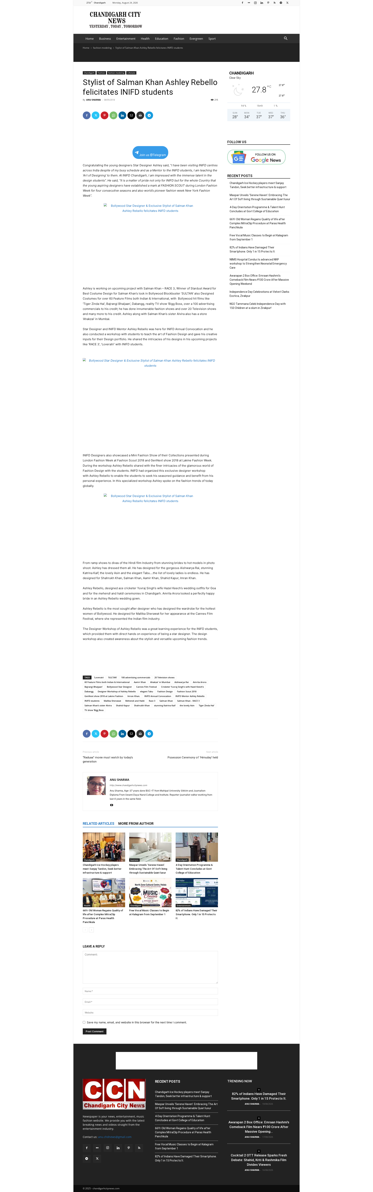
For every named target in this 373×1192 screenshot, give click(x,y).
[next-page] (91, 929)
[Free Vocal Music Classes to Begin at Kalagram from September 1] (150, 892)
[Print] (140, 115)
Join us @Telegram (152, 155)
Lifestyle (131, 72)
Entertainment (125, 38)
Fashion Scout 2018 (186, 691)
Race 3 (152, 700)
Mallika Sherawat (112, 700)
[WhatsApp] (113, 115)
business (134, 860)
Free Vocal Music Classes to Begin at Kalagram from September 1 (259, 237)
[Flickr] (249, 2)
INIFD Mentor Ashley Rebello (190, 696)
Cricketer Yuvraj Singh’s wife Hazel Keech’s (182, 686)
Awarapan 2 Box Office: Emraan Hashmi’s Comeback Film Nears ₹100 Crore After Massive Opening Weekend (259, 279)
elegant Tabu (146, 691)
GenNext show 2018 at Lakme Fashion (104, 696)
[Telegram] (281, 2)
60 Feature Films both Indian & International (107, 682)
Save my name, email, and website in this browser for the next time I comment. (137, 1022)
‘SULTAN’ (112, 677)
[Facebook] (242, 2)
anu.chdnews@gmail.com (115, 1137)
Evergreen (196, 38)
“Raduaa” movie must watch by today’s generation (108, 759)
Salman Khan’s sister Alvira (98, 705)
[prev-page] (85, 929)
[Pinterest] (268, 2)
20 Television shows (164, 677)
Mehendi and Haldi (135, 700)
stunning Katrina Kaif (164, 705)
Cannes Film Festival (146, 686)
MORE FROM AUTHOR (135, 823)
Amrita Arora (199, 682)
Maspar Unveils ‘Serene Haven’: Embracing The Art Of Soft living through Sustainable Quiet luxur (148, 868)
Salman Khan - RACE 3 (188, 700)
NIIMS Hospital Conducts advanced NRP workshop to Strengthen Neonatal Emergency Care (258, 263)
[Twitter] (287, 2)
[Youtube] (113, 805)
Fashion (179, 38)
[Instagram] (255, 2)
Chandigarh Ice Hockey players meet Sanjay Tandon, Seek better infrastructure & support (102, 868)
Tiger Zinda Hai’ (206, 705)
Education (161, 38)
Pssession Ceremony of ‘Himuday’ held (193, 757)
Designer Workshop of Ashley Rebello (117, 691)
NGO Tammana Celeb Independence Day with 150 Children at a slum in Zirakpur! (258, 305)
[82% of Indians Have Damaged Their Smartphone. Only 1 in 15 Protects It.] (197, 892)
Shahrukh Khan (142, 705)
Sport (212, 38)
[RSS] (274, 2)
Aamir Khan (140, 682)
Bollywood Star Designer (119, 686)
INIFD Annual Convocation (157, 696)
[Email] (131, 115)
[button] (285, 39)
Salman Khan (166, 700)
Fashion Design (165, 691)
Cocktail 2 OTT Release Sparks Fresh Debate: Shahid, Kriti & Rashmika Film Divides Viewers (259, 1160)
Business (105, 38)
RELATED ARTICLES (98, 823)
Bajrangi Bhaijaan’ (94, 686)
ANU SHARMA (93, 99)
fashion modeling (102, 47)
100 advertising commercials (135, 677)
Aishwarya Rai (181, 682)
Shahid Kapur (123, 705)
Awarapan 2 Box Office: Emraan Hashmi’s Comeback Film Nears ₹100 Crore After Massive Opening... (258, 1126)
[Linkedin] (262, 2)
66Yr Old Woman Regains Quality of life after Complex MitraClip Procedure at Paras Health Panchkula (258, 223)
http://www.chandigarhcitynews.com (128, 785)
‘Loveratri (99, 677)
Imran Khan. (133, 696)
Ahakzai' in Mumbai (160, 682)
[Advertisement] (219, 19)
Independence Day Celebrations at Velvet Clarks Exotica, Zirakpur (259, 293)
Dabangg (89, 691)
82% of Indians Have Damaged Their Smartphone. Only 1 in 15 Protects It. (196, 914)
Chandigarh (89, 72)
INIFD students (92, 700)
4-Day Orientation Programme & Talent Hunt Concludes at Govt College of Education (194, 868)
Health (145, 38)
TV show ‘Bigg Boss (94, 710)
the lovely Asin (187, 705)
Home (89, 38)
